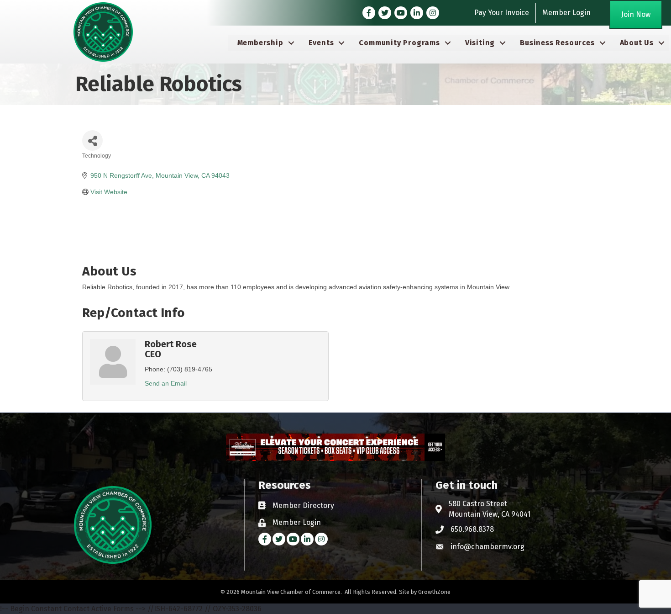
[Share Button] (92, 140)
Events (321, 42)
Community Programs (399, 42)
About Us (637, 42)
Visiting (480, 42)
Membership (260, 42)
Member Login (566, 12)
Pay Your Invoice (501, 12)
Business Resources (557, 42)
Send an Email (166, 383)
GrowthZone (434, 591)
